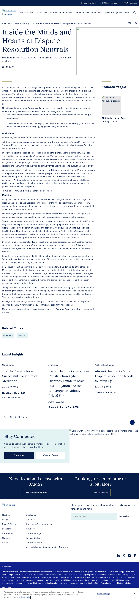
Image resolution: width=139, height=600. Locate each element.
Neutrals (24, 12)
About (127, 12)
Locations (53, 12)
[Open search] (134, 12)
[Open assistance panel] (132, 422)
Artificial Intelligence (104, 364)
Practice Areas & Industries (89, 12)
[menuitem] (24, 12)
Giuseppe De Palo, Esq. (106, 392)
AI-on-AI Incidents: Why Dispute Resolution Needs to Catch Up (114, 376)
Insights (6, 519)
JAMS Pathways (130, 3)
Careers (6, 537)
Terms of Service (34, 542)
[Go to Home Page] (12, 505)
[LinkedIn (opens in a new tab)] (118, 555)
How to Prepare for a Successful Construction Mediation (20, 376)
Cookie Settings (33, 533)
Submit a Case (90, 3)
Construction (8, 364)
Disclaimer (31, 514)
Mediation (22, 335)
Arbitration (8, 335)
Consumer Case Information (39, 524)
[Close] (135, 594)
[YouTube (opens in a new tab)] (129, 555)
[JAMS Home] (11, 12)
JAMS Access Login (110, 3)
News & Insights (113, 12)
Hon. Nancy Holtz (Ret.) (13, 393)
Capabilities (7, 533)
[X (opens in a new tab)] (123, 555)
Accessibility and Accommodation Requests (47, 547)
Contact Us (31, 519)
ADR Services (66, 12)
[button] (129, 23)
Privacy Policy (24, 597)
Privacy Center (33, 537)
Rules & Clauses (38, 12)
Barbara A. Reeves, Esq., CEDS (63, 407)
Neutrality (30, 528)
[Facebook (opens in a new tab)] (135, 555)
